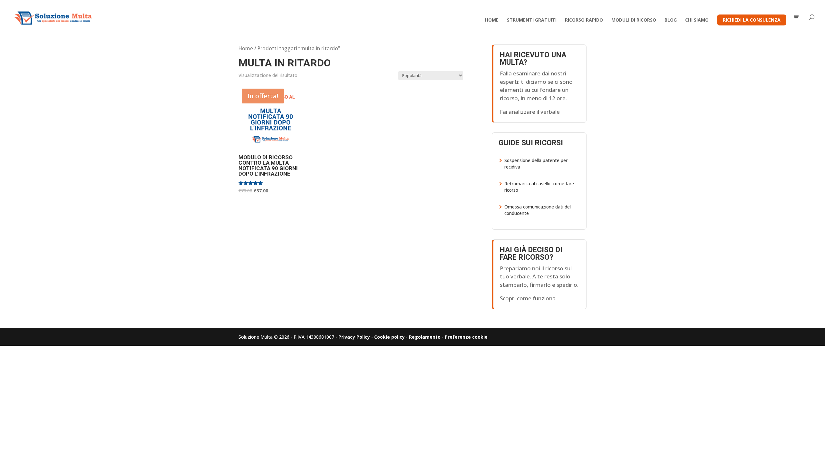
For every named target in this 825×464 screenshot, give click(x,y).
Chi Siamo (697, 20)
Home (492, 20)
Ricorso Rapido (584, 20)
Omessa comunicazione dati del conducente (537, 210)
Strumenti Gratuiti (532, 20)
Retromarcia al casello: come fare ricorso (539, 187)
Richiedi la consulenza (752, 20)
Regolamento (425, 337)
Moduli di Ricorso (633, 20)
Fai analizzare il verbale (530, 111)
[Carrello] (797, 17)
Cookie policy (389, 337)
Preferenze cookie (466, 337)
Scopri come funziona (528, 298)
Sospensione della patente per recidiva (536, 164)
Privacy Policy (354, 337)
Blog (671, 20)
